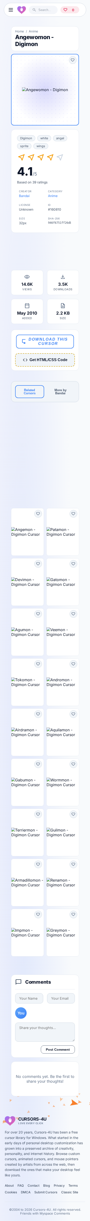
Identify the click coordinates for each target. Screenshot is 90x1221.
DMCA (25, 1192)
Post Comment (58, 1049)
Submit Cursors (45, 1192)
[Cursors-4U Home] (21, 9)
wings (40, 146)
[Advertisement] (45, 253)
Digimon (26, 138)
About (9, 1185)
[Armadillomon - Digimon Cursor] (27, 882)
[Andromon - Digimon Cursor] (62, 682)
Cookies (11, 1192)
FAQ (21, 1185)
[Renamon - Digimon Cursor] (62, 882)
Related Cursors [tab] (30, 391)
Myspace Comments (55, 1213)
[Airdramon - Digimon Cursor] (27, 732)
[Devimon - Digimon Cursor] (27, 582)
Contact (33, 1185)
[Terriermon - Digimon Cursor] (27, 832)
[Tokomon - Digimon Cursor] (27, 682)
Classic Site (69, 1192)
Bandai (24, 196)
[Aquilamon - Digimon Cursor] (62, 732)
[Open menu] (10, 9)
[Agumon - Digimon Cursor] (27, 632)
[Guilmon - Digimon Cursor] (62, 832)
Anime (33, 31)
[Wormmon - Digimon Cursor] (62, 782)
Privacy (59, 1185)
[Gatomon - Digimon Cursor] (62, 582)
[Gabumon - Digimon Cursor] (27, 782)
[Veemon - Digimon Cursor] (62, 632)
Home (19, 31)
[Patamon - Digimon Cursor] (62, 532)
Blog (46, 1185)
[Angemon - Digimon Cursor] (27, 532)
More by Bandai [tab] (60, 391)
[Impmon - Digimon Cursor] (27, 932)
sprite (24, 146)
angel (60, 138)
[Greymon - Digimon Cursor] (62, 932)
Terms (73, 1185)
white (44, 138)
